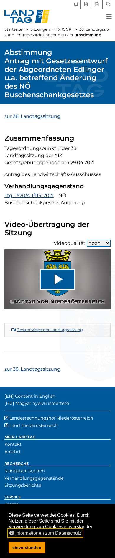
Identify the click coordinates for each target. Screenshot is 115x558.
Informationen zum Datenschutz (48, 533)
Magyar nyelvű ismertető (42, 403)
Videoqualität (70, 243)
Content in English (35, 396)
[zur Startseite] (27, 16)
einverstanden (26, 547)
